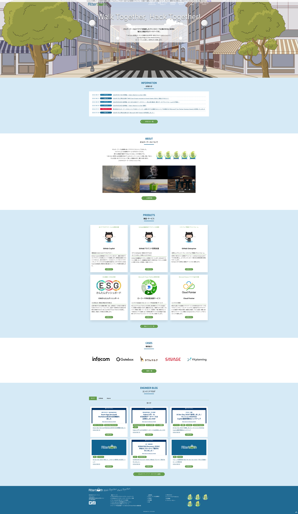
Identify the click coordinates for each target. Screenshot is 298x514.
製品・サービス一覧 (149, 326)
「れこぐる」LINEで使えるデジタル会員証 (119, 500)
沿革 (149, 502)
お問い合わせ (169, 495)
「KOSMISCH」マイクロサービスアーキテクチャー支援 (122, 498)
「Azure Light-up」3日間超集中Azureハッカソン (121, 502)
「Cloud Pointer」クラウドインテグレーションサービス (122, 496)
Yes (208, 1)
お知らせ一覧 (149, 121)
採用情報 (168, 498)
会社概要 (150, 500)
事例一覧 (149, 371)
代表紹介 (150, 498)
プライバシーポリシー (170, 500)
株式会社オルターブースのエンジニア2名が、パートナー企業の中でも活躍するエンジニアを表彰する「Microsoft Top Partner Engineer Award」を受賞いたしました (159, 109)
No (210, 1)
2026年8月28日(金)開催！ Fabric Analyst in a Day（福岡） (129, 105)
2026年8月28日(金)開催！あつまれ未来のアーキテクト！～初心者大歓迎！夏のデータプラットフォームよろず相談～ (146, 102)
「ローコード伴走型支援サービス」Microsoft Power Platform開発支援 (126, 505)
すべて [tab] (93, 398)
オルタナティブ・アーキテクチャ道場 (149, 474)
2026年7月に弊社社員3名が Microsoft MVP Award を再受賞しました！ (134, 112)
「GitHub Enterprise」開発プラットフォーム (120, 503)
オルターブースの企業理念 (153, 496)
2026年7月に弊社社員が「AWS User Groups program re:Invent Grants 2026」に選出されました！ (141, 98)
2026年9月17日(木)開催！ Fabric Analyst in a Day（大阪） (129, 95)
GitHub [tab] (101, 398)
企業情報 (149, 198)
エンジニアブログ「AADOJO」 (172, 496)
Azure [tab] (109, 398)
